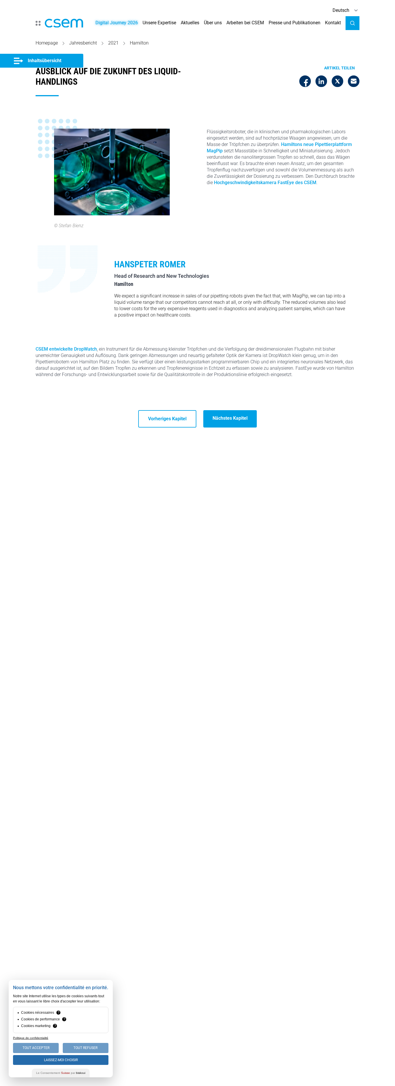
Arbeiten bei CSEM (245, 22)
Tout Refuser (85, 1048)
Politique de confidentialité (30, 1037)
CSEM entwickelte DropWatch (66, 349)
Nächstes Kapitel (230, 418)
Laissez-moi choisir (61, 1060)
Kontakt (333, 22)
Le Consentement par (60, 1072)
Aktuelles (190, 22)
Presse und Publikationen (294, 22)
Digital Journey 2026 (116, 22)
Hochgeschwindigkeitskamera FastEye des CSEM (265, 182)
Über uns (213, 22)
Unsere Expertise (159, 22)
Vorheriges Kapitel (167, 418)
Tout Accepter (36, 1048)
